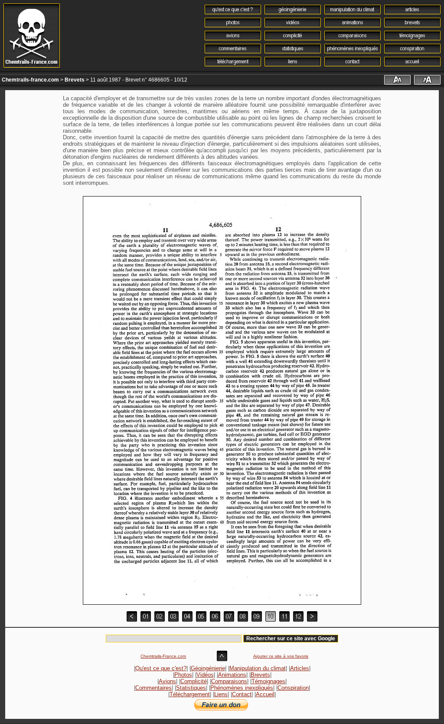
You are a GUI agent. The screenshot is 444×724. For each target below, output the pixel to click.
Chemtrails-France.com (163, 656)
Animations (232, 675)
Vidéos (205, 675)
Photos (183, 675)
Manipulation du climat (257, 668)
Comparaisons (229, 681)
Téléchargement (190, 694)
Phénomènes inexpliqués (241, 688)
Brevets (75, 80)
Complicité (193, 681)
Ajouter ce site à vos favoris (280, 656)
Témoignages (268, 681)
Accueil (265, 694)
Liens (221, 694)
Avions (167, 681)
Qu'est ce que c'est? (160, 668)
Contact (241, 694)
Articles (299, 668)
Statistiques (191, 688)
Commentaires (153, 688)
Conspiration (293, 688)
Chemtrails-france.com (30, 80)
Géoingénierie (208, 668)
